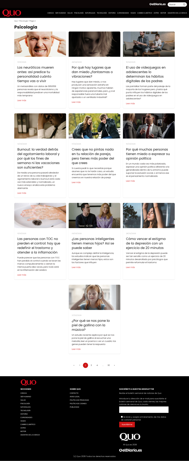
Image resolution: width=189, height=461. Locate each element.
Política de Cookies (78, 404)
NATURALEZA (90, 13)
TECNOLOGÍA (102, 13)
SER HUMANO (60, 13)
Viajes (133, 13)
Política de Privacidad (79, 400)
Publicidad (74, 407)
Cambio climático (144, 13)
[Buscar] (184, 4)
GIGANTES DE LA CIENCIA (177, 13)
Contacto (74, 393)
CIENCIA (50, 13)
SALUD (70, 13)
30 (109, 365)
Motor (163, 13)
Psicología (79, 13)
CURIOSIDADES (123, 13)
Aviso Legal (75, 397)
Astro (156, 13)
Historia (112, 13)
